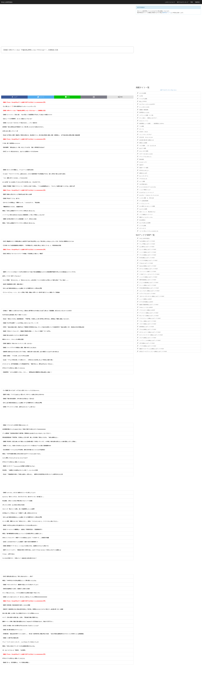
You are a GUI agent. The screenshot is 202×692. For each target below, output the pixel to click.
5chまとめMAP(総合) (6, 2)
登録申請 (197, 2)
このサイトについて (170, 2)
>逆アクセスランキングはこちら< (168, 90)
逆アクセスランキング (182, 2)
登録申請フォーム (166, 12)
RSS (192, 2)
